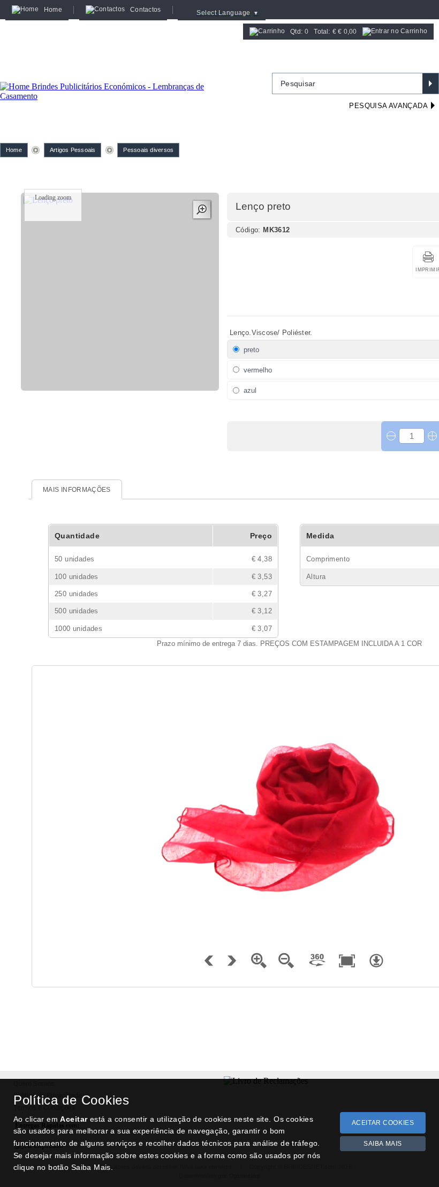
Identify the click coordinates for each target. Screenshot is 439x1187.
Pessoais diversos (148, 150)
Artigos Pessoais (73, 150)
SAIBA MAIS (383, 1143)
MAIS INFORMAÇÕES (77, 489)
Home (14, 150)
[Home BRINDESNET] (120, 78)
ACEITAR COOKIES (383, 1123)
